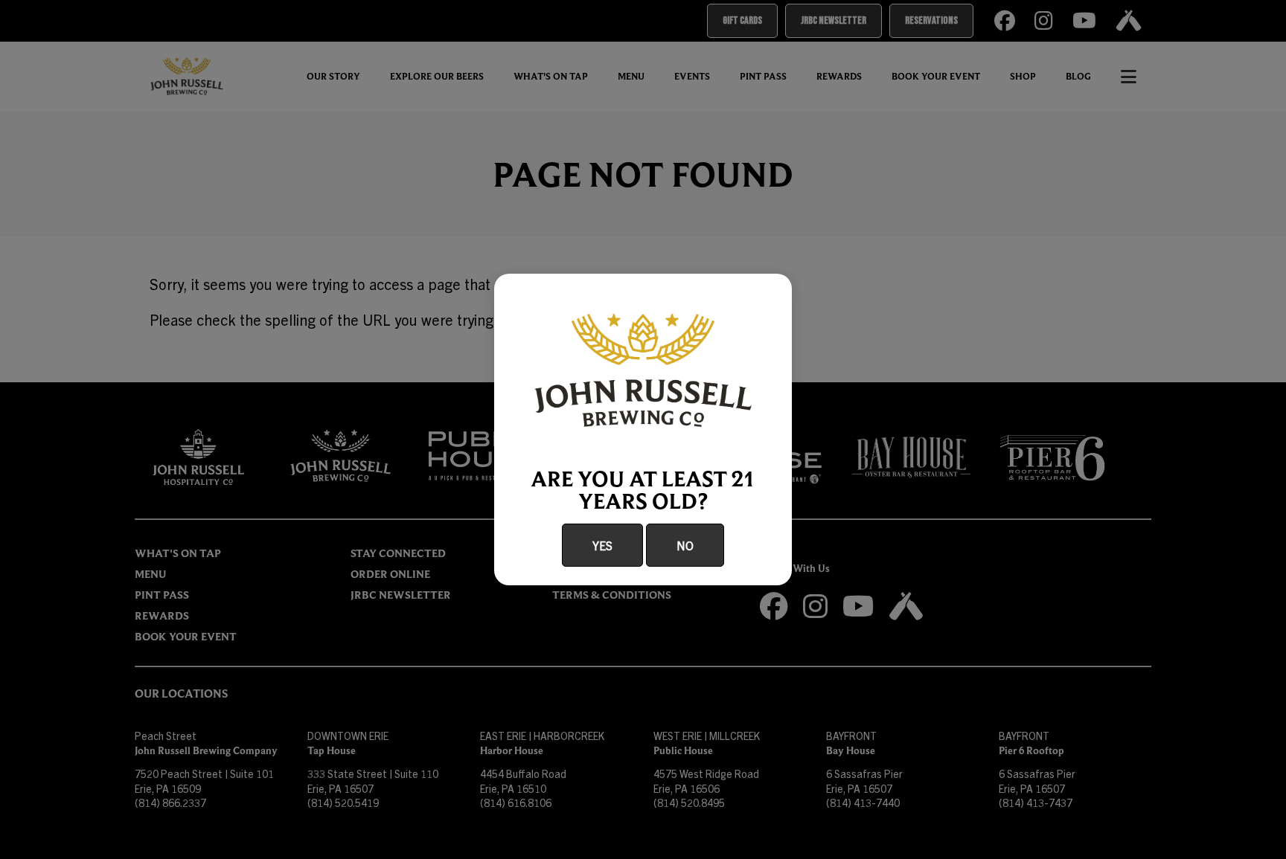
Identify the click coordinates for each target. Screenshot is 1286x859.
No (685, 545)
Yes (602, 545)
